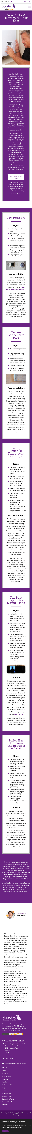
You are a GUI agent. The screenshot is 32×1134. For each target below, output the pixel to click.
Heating (4, 1082)
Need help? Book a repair (16, 177)
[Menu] (29, 7)
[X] (11, 1)
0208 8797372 (9, 1058)
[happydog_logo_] (9, 7)
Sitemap (5, 1105)
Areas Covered (7, 1076)
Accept (5, 1131)
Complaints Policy (8, 1099)
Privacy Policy (6, 1093)
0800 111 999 (18, 714)
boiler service (12, 883)
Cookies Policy (7, 1096)
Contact (4, 1090)
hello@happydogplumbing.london (16, 1063)
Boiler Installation (8, 1085)
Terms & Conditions (8, 1102)
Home (4, 1071)
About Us (5, 1073)
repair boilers (17, 879)
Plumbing (5, 1079)
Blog (3, 1088)
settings (19, 1127)
